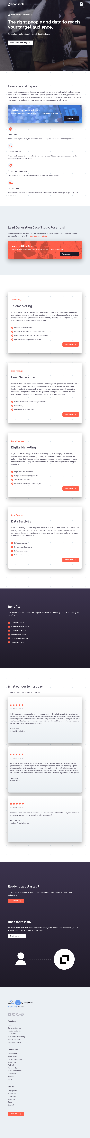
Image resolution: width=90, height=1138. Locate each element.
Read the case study (38, 236)
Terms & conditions (15, 1071)
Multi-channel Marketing (16, 1037)
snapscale (21, 1006)
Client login (12, 1074)
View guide (71, 118)
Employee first (13, 1091)
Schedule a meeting (20, 42)
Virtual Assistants (14, 1039)
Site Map (11, 1076)
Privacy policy (13, 1068)
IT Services (12, 1034)
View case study (69, 254)
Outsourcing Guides (15, 1059)
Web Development (14, 1042)
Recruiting (11, 1099)
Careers (10, 1102)
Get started (70, 344)
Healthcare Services (15, 1031)
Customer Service (14, 1028)
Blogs (10, 1079)
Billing (10, 1025)
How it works (16, 936)
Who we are (12, 1094)
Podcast (11, 1065)
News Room (12, 1062)
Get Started (12, 1054)
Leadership (12, 1096)
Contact (11, 1105)
